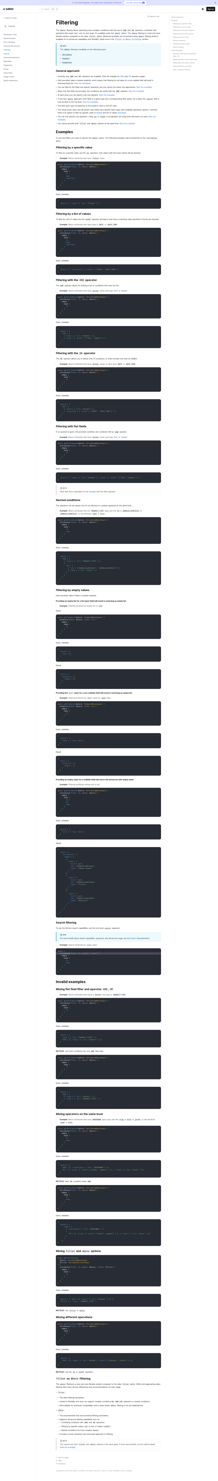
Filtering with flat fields (181, 37)
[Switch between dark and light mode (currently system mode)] (203, 9)
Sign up (211, 9)
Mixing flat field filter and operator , (184, 55)
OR (129, 76)
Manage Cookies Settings (123, 1471)
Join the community (133, 3)
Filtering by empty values (181, 44)
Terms (103, 1471)
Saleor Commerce (79, 1471)
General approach (177, 17)
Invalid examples (176, 50)
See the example (144, 87)
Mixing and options (184, 63)
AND (122, 76)
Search (133, 938)
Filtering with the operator (184, 30)
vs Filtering (181, 70)
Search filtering (178, 47)
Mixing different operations (182, 66)
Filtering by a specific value (182, 24)
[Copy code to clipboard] (158, 164)
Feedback (62, 1464)
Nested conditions (179, 40)
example (98, 113)
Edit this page (63, 1457)
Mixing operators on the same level (185, 59)
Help (60, 1460)
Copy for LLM (154, 16)
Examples (174, 20)
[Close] (215, 2)
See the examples (82, 83)
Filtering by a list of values (182, 27)
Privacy (109, 1471)
